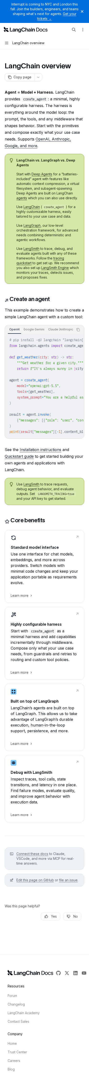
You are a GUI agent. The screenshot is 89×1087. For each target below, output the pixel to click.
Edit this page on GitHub (35, 880)
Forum (12, 996)
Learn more (19, 595)
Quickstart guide (19, 456)
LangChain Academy (24, 1013)
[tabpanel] (44, 386)
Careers (14, 1061)
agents (21, 198)
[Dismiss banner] (82, 11)
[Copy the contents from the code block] (78, 330)
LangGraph (32, 225)
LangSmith (31, 249)
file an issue (68, 880)
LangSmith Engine (55, 268)
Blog (11, 1069)
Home (12, 1043)
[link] (44, 566)
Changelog (16, 1004)
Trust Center (17, 1052)
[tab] (14, 329)
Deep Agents (42, 174)
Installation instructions (40, 449)
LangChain (31, 207)
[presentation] (39, 330)
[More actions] (82, 29)
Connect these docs (32, 854)
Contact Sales (18, 1021)
